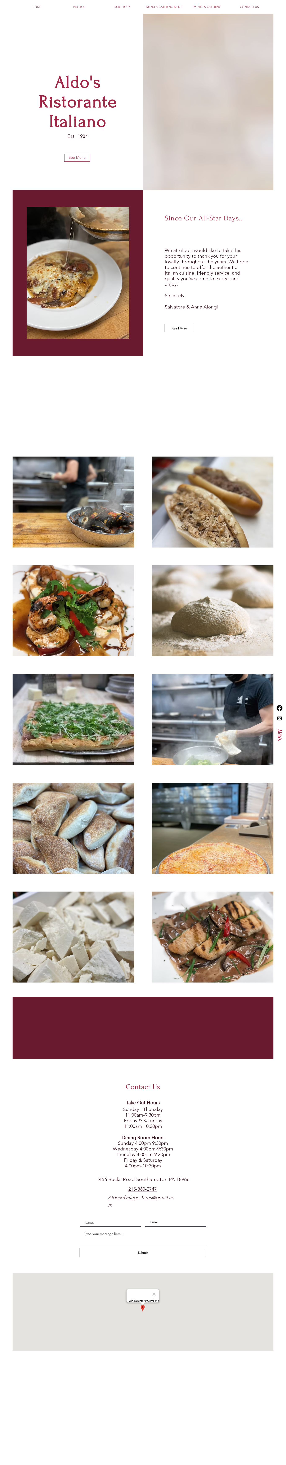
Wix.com (130, 1377)
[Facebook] (279, 708)
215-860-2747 (142, 1189)
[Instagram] (279, 718)
